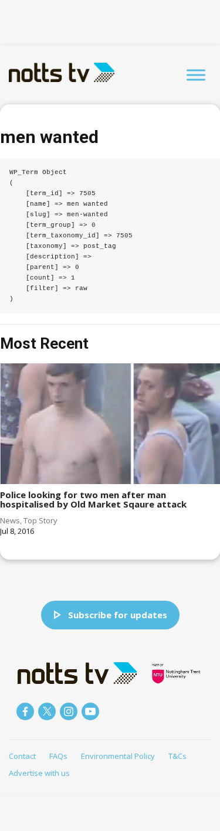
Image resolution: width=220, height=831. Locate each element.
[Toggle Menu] (196, 74)
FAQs (58, 756)
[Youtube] (90, 711)
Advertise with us (39, 773)
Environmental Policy (118, 756)
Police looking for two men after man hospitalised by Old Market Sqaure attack (93, 499)
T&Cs (177, 756)
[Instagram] (68, 711)
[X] (47, 711)
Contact (22, 756)
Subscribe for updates (117, 615)
